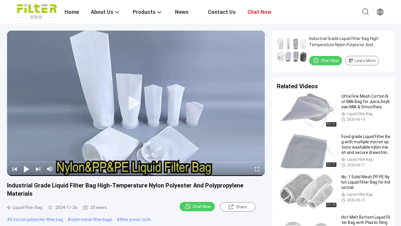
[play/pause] (26, 168)
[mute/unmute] (50, 168)
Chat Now (202, 206)
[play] (136, 103)
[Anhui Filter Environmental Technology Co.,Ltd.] (37, 11)
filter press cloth (135, 219)
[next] (38, 168)
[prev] (15, 168)
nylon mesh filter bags (91, 219)
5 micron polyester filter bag (36, 219)
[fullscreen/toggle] (257, 168)
